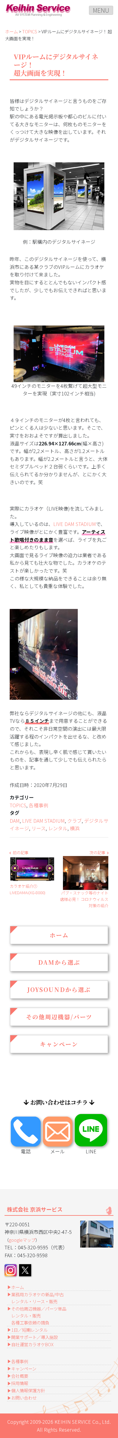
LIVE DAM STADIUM (74, 523)
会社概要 (19, 1376)
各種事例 (38, 805)
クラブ (74, 820)
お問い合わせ (24, 1397)
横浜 (75, 828)
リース (38, 828)
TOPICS (29, 31)
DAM (15, 820)
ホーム (11, 31)
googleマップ (22, 1240)
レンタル (57, 828)
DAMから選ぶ (59, 962)
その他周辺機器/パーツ (59, 1017)
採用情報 (19, 1383)
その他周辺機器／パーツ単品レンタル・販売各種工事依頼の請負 (38, 1315)
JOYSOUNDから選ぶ (59, 989)
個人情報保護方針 (28, 1390)
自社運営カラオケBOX (32, 1344)
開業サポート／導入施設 (34, 1337)
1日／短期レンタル (29, 1330)
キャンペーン (59, 1044)
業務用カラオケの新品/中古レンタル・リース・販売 (37, 1297)
